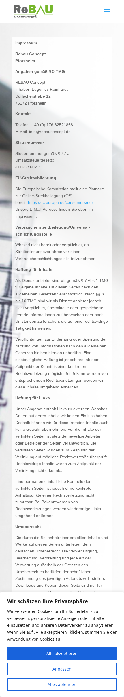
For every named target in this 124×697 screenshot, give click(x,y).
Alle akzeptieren (62, 653)
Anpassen (62, 669)
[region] (62, 644)
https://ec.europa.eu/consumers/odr (60, 202)
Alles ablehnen (62, 684)
